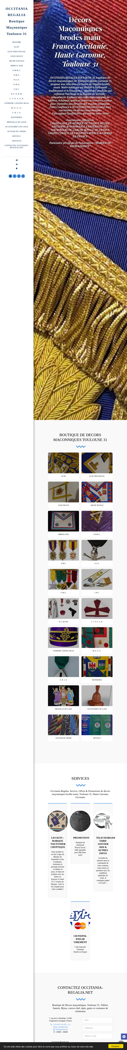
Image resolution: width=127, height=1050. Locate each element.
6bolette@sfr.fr (62, 1029)
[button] (16, 164)
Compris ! (115, 1046)
